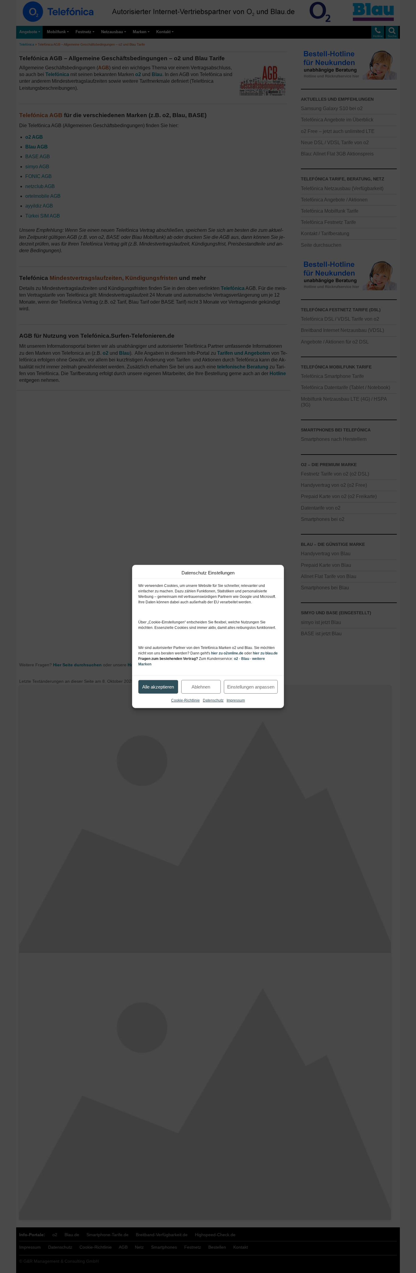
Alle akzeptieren (158, 686)
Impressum (236, 700)
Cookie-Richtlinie (185, 700)
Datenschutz (213, 700)
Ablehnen (201, 686)
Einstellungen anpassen (250, 686)
